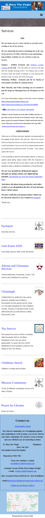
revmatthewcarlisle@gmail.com (22, 463)
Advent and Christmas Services (15, 267)
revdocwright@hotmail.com (25, 471)
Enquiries (37, 198)
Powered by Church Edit (22, 516)
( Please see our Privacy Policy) (22, 485)
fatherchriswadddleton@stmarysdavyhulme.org (25, 481)
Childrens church (11, 362)
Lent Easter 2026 (11, 245)
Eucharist (7, 226)
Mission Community (14, 382)
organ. (31, 77)
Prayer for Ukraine (12, 405)
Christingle (8, 291)
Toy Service (8, 328)
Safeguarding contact (23, 426)
